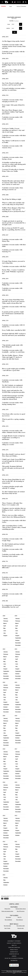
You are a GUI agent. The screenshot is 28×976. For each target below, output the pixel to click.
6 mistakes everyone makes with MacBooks (12, 381)
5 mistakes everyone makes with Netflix (12, 550)
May (4, 628)
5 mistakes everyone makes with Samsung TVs (12, 251)
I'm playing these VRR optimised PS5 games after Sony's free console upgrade (13, 71)
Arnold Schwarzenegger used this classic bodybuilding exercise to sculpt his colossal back (13, 397)
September (18, 638)
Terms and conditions (14, 947)
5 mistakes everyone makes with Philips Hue (12, 284)
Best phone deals (7, 925)
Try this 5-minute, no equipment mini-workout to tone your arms (12, 386)
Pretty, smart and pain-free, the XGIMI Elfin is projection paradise (13, 391)
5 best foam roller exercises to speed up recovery (13, 415)
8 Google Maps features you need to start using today (13, 262)
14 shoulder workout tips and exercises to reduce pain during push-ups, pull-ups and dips (14, 164)
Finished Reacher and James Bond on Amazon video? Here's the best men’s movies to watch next (13, 182)
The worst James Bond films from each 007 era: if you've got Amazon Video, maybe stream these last (13, 301)
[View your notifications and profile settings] (12, 2)
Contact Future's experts (14, 943)
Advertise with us (14, 954)
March (5, 623)
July (4, 633)
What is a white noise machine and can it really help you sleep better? (13, 203)
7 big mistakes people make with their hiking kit (12, 346)
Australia (6, 898)
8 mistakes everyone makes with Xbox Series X (12, 578)
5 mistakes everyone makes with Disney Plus (12, 240)
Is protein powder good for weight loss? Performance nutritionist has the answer (13, 313)
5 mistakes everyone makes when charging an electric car (12, 101)
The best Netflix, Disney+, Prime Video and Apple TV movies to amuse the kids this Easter (12, 357)
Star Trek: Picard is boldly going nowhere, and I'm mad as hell (12, 84)
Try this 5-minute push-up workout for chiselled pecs (13, 545)
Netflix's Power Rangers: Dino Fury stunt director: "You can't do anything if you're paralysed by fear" (13, 209)
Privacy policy (14, 949)
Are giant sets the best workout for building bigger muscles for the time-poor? (13, 65)
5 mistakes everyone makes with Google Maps (12, 540)
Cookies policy (14, 951)
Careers (14, 956)
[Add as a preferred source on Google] (14, 965)
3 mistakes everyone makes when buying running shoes (12, 403)
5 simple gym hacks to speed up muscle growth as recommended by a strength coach (14, 223)
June (4, 630)
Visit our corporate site (17, 971)
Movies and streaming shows (7, 911)
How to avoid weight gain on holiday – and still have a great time (13, 369)
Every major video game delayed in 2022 (13, 106)
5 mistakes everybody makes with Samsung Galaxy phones (12, 555)
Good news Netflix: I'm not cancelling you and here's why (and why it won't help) (13, 130)
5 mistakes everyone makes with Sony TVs (14, 307)
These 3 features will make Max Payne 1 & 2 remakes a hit (12, 504)
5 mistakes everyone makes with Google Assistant (12, 118)
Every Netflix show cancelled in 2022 (13, 330)
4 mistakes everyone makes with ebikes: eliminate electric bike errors (13, 431)
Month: (8, 28)
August (5, 635)
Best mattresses (19, 919)
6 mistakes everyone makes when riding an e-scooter (12, 444)
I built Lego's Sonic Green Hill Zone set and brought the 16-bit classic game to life (13, 461)
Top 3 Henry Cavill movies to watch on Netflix (13, 141)
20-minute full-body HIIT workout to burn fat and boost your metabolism (14, 334)
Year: (8, 24)
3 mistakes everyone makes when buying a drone (12, 158)
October (17, 640)
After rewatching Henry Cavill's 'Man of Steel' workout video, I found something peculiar (14, 527)
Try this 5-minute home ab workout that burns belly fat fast (13, 492)
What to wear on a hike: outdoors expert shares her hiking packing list (13, 516)
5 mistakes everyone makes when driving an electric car (12, 189)
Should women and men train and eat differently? (14, 567)
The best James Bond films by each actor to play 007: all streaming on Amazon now (13, 481)
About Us (14, 945)
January (5, 618)
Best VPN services (20, 911)
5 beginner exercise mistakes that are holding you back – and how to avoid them (14, 510)
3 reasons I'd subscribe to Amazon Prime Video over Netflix (13, 170)
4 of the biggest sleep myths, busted (13, 41)
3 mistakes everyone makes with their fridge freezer (14, 136)
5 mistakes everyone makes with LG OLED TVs (13, 326)
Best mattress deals (21, 925)
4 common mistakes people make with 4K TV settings (12, 487)
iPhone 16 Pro (7, 908)
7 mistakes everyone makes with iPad (14, 266)
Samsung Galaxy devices (21, 908)
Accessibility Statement (14, 941)
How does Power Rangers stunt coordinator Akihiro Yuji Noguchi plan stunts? (13, 112)
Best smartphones (8, 919)
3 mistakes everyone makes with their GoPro (14, 521)
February (5, 621)
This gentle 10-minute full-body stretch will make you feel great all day (13, 468)
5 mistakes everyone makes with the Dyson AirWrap (13, 52)
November (18, 642)
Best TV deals (7, 928)
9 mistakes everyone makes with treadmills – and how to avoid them (13, 351)
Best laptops (8, 917)
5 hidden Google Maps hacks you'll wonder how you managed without (13, 583)
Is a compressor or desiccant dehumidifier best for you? (11, 606)
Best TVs (19, 917)
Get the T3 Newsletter (21, 6)
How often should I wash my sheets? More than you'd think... (13, 455)
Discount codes (21, 928)
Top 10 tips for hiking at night (11, 199)
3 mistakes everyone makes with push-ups (12, 595)
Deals (10, 6)
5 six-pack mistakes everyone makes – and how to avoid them (14, 89)
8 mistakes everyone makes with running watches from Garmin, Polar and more (14, 46)
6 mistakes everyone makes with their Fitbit (14, 245)
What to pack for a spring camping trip (13, 420)
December (18, 645)
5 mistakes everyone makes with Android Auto (12, 289)
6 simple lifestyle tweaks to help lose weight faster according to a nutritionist (13, 437)
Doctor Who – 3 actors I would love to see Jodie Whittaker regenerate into (13, 271)
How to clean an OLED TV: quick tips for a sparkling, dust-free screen (13, 229)
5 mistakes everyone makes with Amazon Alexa (12, 147)
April (4, 625)
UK (2, 898)
